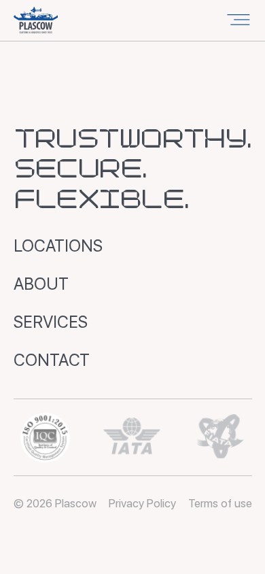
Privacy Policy (142, 503)
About (41, 284)
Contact (52, 360)
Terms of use (220, 503)
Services (51, 322)
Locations (58, 246)
